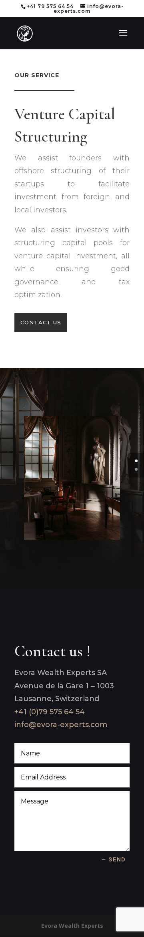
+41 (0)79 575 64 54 (49, 711)
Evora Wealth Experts (72, 925)
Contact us (40, 322)
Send (117, 859)
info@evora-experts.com (60, 724)
